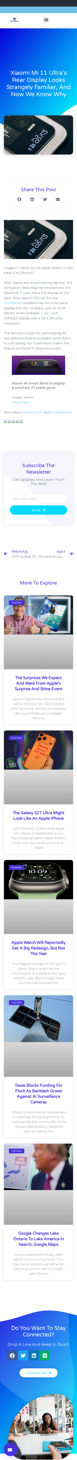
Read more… (21, 402)
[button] (46, 19)
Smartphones (61, 412)
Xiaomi (28, 412)
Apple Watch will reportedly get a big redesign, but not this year (38, 948)
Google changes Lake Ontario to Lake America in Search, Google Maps (38, 1239)
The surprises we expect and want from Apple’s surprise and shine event (38, 683)
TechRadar (12, 303)
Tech (38, 412)
